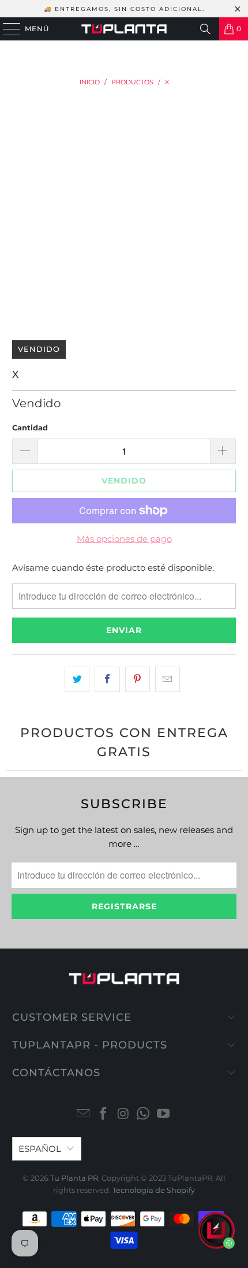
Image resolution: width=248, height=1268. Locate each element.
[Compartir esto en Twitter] (77, 679)
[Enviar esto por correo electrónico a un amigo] (167, 679)
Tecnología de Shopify (153, 1190)
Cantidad (30, 427)
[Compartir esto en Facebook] (107, 679)
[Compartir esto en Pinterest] (137, 679)
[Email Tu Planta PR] (83, 1114)
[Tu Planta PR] (124, 28)
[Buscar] (205, 28)
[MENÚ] (6, 28)
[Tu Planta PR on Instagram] (123, 1114)
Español (39, 1148)
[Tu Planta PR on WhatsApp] (143, 1114)
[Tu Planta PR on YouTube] (163, 1114)
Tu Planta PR (74, 1178)
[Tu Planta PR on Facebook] (103, 1114)
